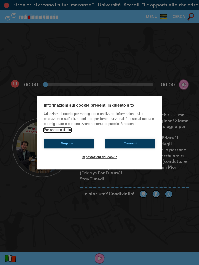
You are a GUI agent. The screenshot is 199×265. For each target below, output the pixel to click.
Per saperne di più (57, 130)
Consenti (130, 143)
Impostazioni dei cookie (99, 157)
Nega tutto (69, 143)
